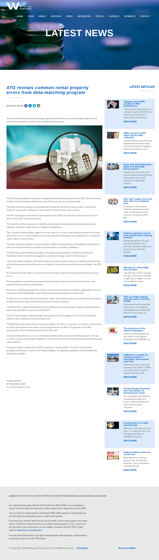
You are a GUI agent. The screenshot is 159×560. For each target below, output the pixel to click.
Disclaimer (82, 548)
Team (31, 16)
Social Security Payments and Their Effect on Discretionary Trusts (137, 390)
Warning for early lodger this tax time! (136, 268)
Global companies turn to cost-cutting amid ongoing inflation (138, 235)
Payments (129, 16)
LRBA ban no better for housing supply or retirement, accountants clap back (136, 358)
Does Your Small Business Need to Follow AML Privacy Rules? (137, 166)
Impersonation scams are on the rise (137, 453)
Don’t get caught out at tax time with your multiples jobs (138, 201)
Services (56, 16)
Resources (84, 16)
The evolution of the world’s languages (134, 329)
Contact (145, 16)
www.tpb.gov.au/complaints (29, 530)
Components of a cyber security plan (136, 424)
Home (20, 16)
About (42, 16)
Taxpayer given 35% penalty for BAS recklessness (134, 103)
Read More (130, 121)
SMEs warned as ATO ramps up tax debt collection (135, 135)
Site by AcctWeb (127, 548)
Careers (114, 16)
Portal (100, 16)
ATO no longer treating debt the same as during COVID (136, 299)
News (69, 16)
